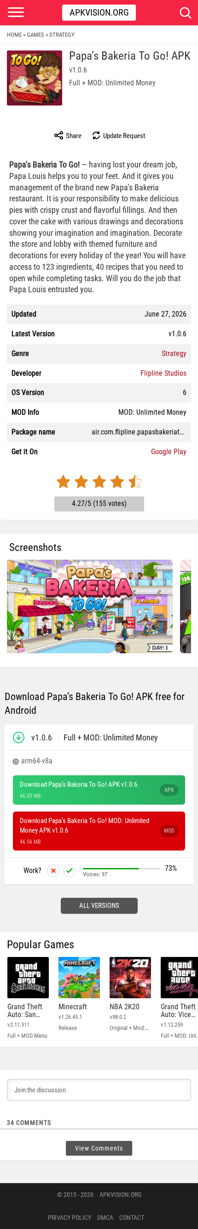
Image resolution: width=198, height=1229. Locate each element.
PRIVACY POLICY (69, 1217)
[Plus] (69, 870)
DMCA (105, 1217)
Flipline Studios (163, 373)
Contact (131, 1217)
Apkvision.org (99, 12)
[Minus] (53, 870)
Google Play (168, 451)
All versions (99, 905)
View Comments (99, 1148)
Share (73, 136)
